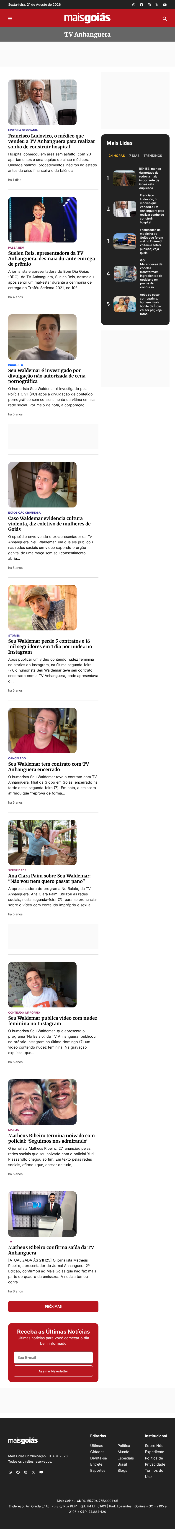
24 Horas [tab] (117, 155)
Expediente (154, 1451)
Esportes (97, 1470)
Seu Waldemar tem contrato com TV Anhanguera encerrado (48, 766)
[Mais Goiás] (87, 18)
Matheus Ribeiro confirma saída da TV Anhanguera (51, 1250)
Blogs (122, 1470)
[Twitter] (157, 4)
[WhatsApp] (134, 4)
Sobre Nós (154, 1445)
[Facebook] (141, 4)
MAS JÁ (13, 1130)
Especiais (126, 1458)
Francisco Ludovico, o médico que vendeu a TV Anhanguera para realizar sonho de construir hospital (51, 141)
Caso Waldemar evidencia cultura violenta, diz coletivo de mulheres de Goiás (49, 523)
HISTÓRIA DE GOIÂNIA (23, 130)
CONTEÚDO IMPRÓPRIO (24, 1012)
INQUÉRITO (15, 365)
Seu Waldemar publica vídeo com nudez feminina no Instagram (52, 1020)
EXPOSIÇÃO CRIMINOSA (24, 512)
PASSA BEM (16, 247)
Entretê (96, 1464)
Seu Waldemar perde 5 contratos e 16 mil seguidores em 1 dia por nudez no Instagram (50, 646)
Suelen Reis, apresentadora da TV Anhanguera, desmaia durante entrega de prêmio (51, 258)
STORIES (14, 635)
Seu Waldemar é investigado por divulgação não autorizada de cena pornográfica (46, 375)
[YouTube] (165, 4)
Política (124, 1445)
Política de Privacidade (155, 1461)
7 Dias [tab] (134, 155)
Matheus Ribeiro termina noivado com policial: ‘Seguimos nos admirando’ (51, 1138)
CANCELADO (17, 758)
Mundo (123, 1451)
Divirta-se (98, 1458)
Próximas (53, 1306)
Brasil (122, 1464)
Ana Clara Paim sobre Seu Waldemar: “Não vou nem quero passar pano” (49, 878)
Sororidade (17, 870)
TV (10, 1242)
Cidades (97, 1451)
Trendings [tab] (153, 155)
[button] (10, 18)
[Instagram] (149, 4)
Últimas (96, 1445)
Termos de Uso (154, 1473)
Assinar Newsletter (53, 1371)
